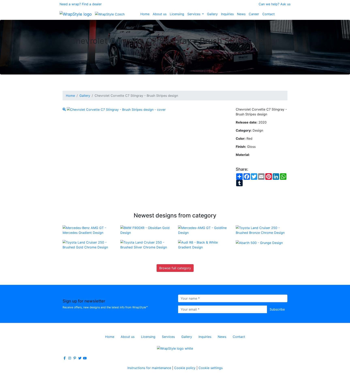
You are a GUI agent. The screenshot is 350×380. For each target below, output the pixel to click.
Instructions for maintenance (149, 368)
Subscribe (277, 309)
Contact (268, 14)
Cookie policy (184, 368)
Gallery (212, 14)
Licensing (177, 14)
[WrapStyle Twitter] (80, 358)
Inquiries (227, 14)
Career (254, 14)
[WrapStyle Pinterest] (75, 358)
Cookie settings (210, 368)
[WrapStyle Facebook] (65, 358)
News (241, 14)
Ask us (285, 4)
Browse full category (175, 268)
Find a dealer (92, 4)
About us (159, 14)
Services (194, 14)
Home (144, 14)
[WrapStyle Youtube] (85, 358)
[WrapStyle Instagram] (70, 358)
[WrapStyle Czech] (110, 14)
